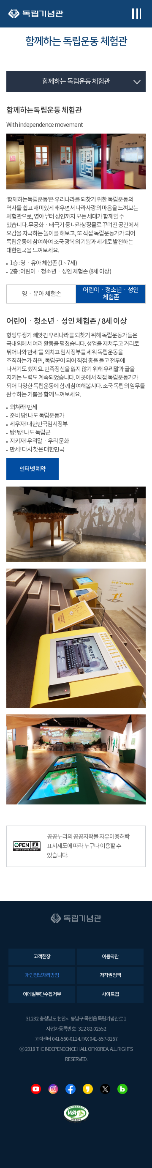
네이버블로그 (122, 1089)
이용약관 (110, 957)
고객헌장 (41, 957)
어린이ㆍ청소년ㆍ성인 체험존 (110, 294)
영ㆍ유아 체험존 (41, 294)
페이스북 (70, 1089)
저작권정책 (110, 975)
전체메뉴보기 (136, 13)
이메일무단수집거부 (42, 994)
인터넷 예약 (32, 469)
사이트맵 (110, 994)
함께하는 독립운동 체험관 (76, 81)
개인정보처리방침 (42, 975)
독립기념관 (35, 14)
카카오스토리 (88, 1089)
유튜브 (36, 1089)
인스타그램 (53, 1089)
